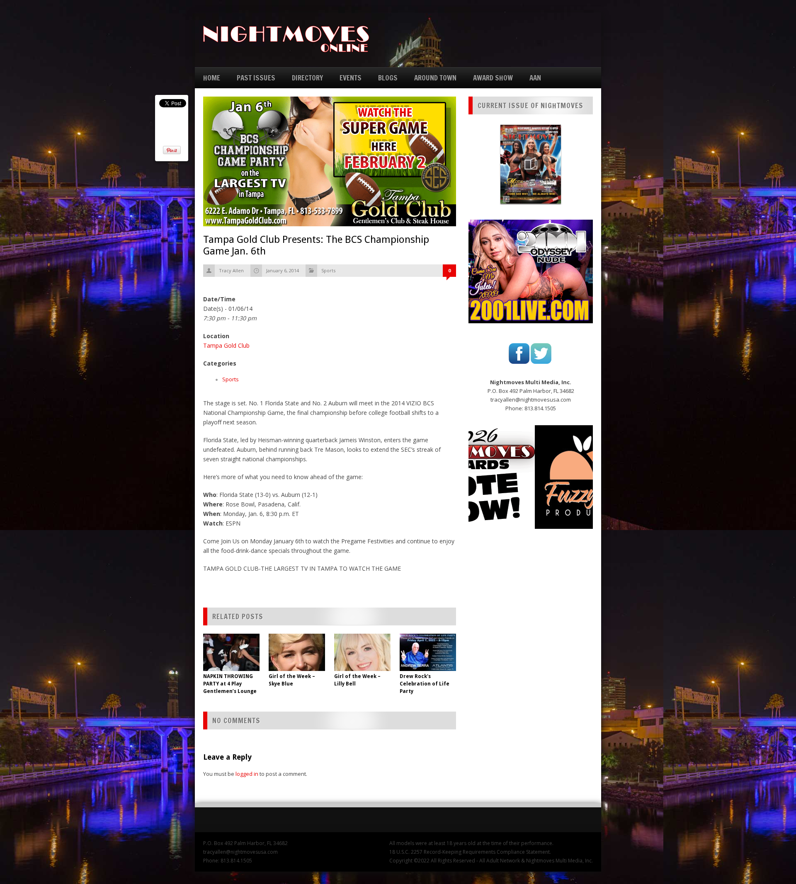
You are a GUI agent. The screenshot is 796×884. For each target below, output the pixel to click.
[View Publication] (530, 164)
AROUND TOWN (435, 78)
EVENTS (351, 78)
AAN (535, 78)
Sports (328, 270)
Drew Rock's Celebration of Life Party (424, 683)
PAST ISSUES (256, 78)
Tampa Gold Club (226, 345)
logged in (246, 773)
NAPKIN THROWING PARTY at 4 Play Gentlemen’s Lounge (230, 683)
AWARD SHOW (493, 78)
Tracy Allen (231, 270)
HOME (211, 78)
